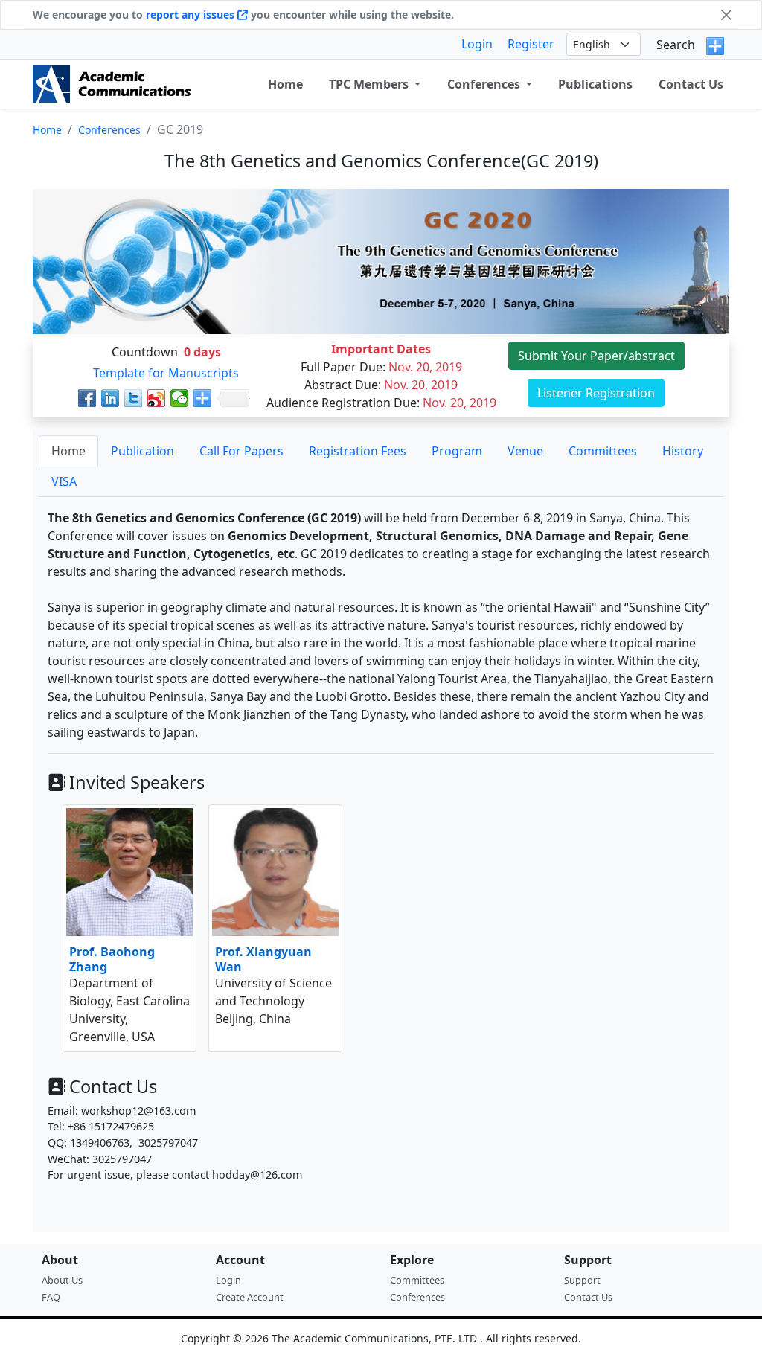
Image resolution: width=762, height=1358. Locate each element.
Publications (595, 84)
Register (531, 44)
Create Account (250, 1297)
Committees (603, 451)
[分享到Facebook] (87, 398)
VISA (64, 481)
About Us (62, 1280)
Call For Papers (241, 451)
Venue (525, 451)
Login (477, 44)
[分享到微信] (179, 398)
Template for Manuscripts (166, 373)
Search (675, 44)
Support (582, 1280)
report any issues (191, 14)
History (682, 451)
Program (457, 451)
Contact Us (691, 84)
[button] (374, 84)
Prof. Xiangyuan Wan (263, 959)
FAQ (51, 1297)
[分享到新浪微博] (156, 398)
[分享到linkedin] (110, 398)
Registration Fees (357, 451)
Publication (142, 451)
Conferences (109, 130)
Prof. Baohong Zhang (112, 959)
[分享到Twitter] (133, 398)
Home (47, 130)
